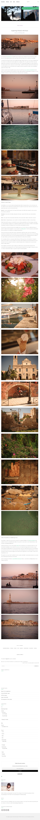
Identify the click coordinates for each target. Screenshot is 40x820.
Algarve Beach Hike (4, 697)
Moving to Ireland (5, 719)
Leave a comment (20, 645)
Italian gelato (23, 228)
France (3, 733)
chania (12, 648)
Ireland (3, 1)
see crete (31, 648)
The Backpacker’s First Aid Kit (6, 699)
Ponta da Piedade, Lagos (5, 693)
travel (35, 648)
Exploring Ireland (4, 708)
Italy (2, 737)
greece (21, 648)
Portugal (3, 744)
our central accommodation (29, 69)
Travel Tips (4, 756)
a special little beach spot (16, 558)
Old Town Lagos (4, 695)
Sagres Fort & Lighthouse (5, 691)
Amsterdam (4, 741)
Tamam (17, 545)
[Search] (38, 2)
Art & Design (4, 713)
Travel (7, 1)
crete (15, 648)
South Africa (4, 746)
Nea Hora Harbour (32, 540)
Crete (18, 25)
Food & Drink (4, 715)
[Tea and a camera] (20, 13)
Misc (14, 1)
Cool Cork (3, 712)
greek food (26, 648)
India (2, 735)
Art (11, 1)
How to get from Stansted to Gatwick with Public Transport (15, 661)
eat (18, 648)
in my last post (9, 56)
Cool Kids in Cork (5, 726)
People (17, 1)
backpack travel (6, 648)
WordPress (32, 816)
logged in (7, 658)
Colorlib (26, 816)
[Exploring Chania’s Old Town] (19, 45)
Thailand (3, 754)
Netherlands (4, 739)
